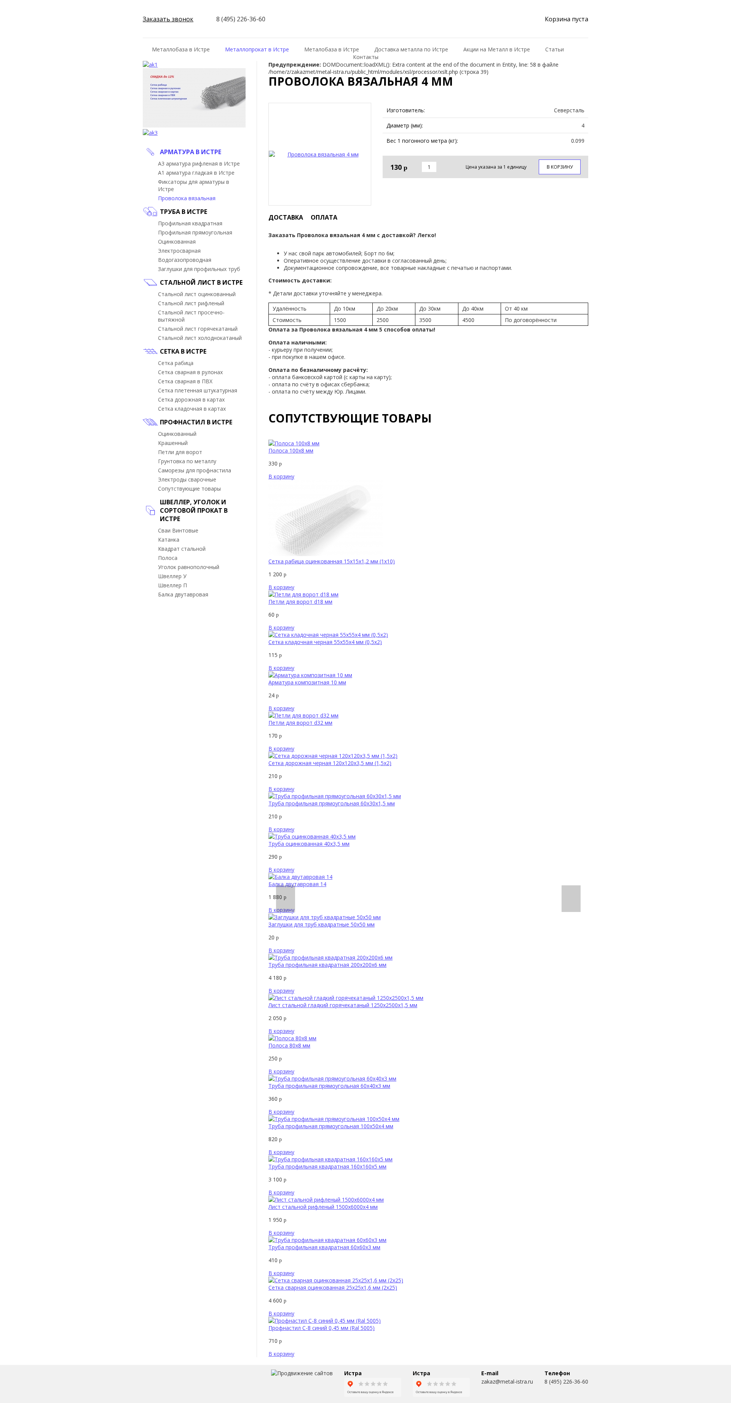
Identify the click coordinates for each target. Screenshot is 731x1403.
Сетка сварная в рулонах (190, 372)
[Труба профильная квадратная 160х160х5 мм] (330, 1159)
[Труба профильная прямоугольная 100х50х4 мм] (333, 1118)
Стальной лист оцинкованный (197, 294)
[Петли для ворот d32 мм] (303, 715)
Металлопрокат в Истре (257, 49)
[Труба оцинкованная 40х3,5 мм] (312, 836)
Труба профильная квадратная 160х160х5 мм (327, 1166)
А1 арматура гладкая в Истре (196, 172)
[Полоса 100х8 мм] (293, 443)
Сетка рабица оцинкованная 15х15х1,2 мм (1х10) (331, 561)
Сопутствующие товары (189, 488)
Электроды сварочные (187, 479)
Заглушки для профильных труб (199, 269)
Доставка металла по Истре (411, 49)
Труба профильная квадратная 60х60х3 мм (324, 1247)
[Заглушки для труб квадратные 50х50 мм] (324, 917)
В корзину (560, 167)
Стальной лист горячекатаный (198, 328)
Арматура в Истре (190, 152)
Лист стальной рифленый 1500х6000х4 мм (323, 1206)
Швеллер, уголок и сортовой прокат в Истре (194, 510)
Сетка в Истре (183, 351)
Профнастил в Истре (196, 422)
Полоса (167, 557)
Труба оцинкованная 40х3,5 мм (309, 843)
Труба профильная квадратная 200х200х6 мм (327, 964)
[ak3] (150, 132)
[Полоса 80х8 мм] (292, 1038)
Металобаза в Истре (331, 49)
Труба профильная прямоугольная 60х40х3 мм (329, 1085)
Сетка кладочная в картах (192, 408)
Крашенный (173, 442)
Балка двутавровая (183, 594)
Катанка (168, 539)
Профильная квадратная (190, 223)
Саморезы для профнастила (194, 470)
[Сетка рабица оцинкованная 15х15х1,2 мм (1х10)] (325, 554)
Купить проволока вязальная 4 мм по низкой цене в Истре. (170, 1384)
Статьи (554, 49)
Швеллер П (172, 585)
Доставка (285, 217)
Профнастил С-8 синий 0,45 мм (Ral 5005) (321, 1327)
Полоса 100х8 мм (290, 450)
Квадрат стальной (182, 548)
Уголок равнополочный (188, 567)
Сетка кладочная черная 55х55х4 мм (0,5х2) (325, 642)
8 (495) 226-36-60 (566, 1381)
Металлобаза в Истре (181, 49)
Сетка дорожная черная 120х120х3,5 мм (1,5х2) (329, 763)
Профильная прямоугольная (195, 232)
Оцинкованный (177, 433)
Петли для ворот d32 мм (300, 722)
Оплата (324, 217)
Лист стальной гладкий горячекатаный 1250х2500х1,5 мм (342, 1005)
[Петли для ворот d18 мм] (303, 594)
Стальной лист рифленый (191, 303)
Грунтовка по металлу (187, 461)
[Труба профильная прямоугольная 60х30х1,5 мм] (334, 796)
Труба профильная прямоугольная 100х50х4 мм (330, 1126)
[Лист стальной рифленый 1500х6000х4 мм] (326, 1199)
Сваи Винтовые (178, 530)
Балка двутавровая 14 (297, 884)
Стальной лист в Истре (201, 282)
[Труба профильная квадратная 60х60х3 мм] (327, 1240)
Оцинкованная (177, 241)
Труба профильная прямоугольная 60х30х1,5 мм (331, 803)
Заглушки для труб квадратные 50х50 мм (321, 924)
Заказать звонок (168, 19)
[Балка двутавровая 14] (300, 876)
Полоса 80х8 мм (289, 1045)
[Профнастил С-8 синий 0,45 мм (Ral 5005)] (324, 1320)
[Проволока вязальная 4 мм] (320, 154)
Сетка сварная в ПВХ (185, 381)
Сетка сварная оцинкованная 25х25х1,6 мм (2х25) (332, 1287)
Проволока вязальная (186, 198)
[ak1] (150, 64)
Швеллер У (172, 576)
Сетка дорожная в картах (191, 399)
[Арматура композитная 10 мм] (310, 675)
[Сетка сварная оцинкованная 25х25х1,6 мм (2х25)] (335, 1280)
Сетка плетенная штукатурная (197, 390)
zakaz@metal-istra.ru (507, 1381)
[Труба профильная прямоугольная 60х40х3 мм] (332, 1078)
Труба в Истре (183, 211)
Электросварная (179, 250)
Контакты (365, 57)
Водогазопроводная (184, 259)
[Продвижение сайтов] (302, 1373)
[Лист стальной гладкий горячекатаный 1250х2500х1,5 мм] (345, 997)
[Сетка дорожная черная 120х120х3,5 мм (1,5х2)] (332, 755)
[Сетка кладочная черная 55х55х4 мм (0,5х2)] (328, 634)
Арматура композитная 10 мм (307, 682)
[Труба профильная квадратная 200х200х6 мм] (330, 957)
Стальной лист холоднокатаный (200, 337)
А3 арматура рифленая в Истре (199, 163)
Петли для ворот (180, 452)
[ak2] (194, 125)
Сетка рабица (175, 363)
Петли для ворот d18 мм (300, 601)
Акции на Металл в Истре (496, 49)
